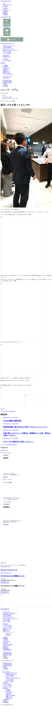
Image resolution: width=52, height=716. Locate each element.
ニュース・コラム (7, 76)
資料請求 (5, 13)
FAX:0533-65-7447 (5, 592)
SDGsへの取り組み (7, 73)
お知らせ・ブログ (7, 628)
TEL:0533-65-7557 (5, 591)
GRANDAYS (6, 55)
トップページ (6, 611)
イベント (5, 7)
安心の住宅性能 (7, 47)
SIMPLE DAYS (6, 56)
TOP (4, 3)
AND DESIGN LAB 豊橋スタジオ (13, 576)
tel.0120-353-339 (4, 450)
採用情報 (5, 14)
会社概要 (5, 66)
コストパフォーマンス (8, 48)
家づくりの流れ (7, 51)
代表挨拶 (5, 65)
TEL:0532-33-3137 (5, 581)
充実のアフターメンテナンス (10, 50)
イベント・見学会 (7, 626)
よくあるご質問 (7, 53)
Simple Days (8, 634)
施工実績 (5, 6)
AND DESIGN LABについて (7, 43)
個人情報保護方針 (5, 609)
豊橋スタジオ (6, 71)
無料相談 (5, 11)
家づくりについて (7, 4)
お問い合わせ (6, 77)
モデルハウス (6, 10)
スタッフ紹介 (6, 68)
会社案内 (5, 8)
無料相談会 (6, 648)
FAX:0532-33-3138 (5, 582)
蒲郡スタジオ (6, 72)
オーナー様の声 (7, 625)
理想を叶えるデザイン (8, 46)
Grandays (8, 633)
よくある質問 (6, 620)
